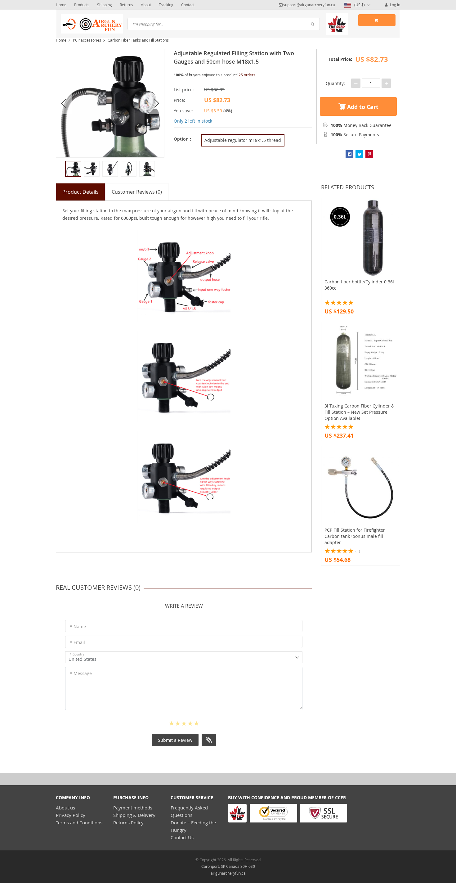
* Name (78, 626)
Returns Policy (128, 822)
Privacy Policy (70, 815)
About (146, 4)
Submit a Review (175, 740)
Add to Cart (362, 107)
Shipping (104, 4)
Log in (394, 4)
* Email (77, 642)
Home (61, 4)
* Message (81, 673)
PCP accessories (87, 40)
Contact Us (182, 837)
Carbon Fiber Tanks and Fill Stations (138, 40)
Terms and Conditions (79, 822)
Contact (187, 4)
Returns (126, 4)
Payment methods (132, 807)
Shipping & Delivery (134, 815)
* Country (77, 654)
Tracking (166, 4)
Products (81, 4)
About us (65, 807)
